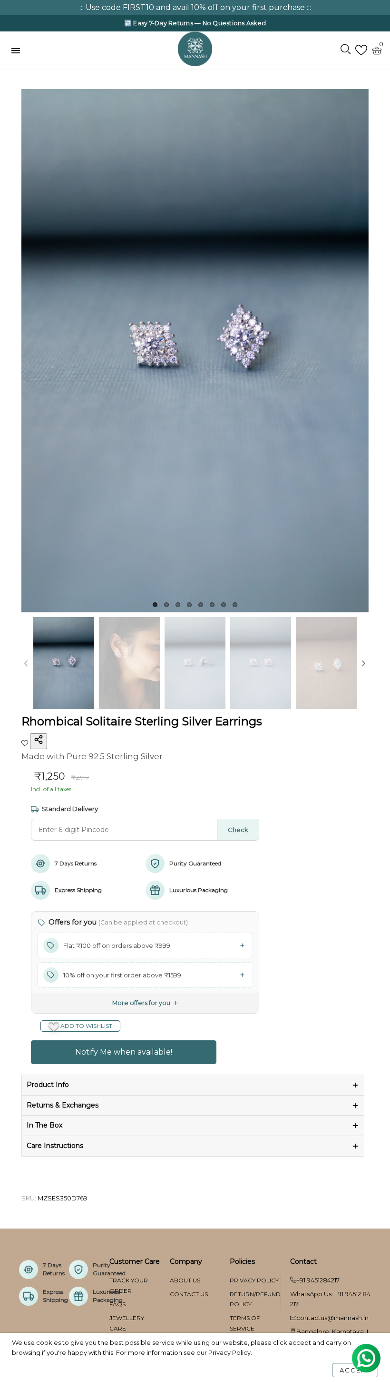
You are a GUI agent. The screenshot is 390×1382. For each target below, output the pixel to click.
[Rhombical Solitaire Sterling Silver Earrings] (195, 351)
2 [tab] (166, 604)
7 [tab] (223, 604)
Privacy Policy (254, 1280)
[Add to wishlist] (25, 742)
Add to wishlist (85, 1025)
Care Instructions (55, 1145)
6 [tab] (212, 604)
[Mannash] (195, 48)
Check (238, 829)
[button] (26, 663)
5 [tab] (200, 604)
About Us (185, 1280)
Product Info (48, 1084)
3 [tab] (178, 604)
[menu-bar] (18, 50)
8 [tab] (235, 604)
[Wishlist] (361, 50)
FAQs (117, 1304)
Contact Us (189, 1294)
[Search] (345, 50)
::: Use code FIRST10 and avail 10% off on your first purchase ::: (195, 7)
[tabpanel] (195, 351)
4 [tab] (189, 604)
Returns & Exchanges (62, 1105)
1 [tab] (155, 604)
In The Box (44, 1125)
